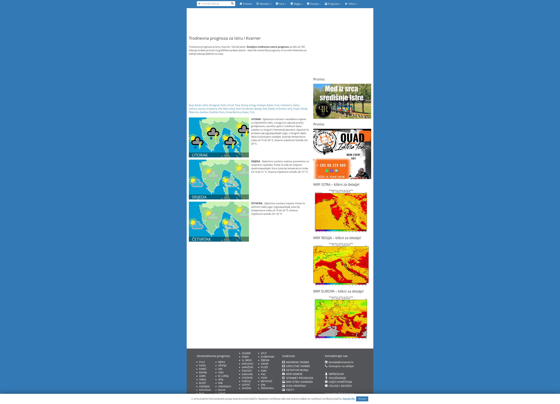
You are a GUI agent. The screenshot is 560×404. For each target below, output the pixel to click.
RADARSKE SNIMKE (297, 362)
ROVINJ (203, 372)
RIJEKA (221, 362)
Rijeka (271, 108)
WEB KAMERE (293, 374)
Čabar (296, 105)
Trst (252, 112)
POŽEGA (246, 381)
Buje (191, 105)
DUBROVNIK (267, 356)
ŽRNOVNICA (267, 388)
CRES (221, 372)
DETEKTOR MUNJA (296, 370)
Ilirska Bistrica (233, 112)
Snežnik (213, 112)
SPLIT (264, 353)
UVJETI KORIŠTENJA (340, 382)
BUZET (202, 383)
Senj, (290, 108)
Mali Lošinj (229, 108)
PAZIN (202, 365)
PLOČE (264, 367)
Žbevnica (194, 112)
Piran (221, 112)
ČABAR (221, 393)
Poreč (231, 105)
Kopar (245, 112)
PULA (202, 362)
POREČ (202, 369)
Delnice (193, 108)
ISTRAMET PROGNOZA (299, 378)
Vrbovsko (281, 108)
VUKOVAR (247, 377)
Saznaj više (349, 398)
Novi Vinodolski (244, 108)
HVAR (264, 377)
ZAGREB (246, 353)
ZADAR (264, 363)
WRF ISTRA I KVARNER (299, 382)
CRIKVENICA (224, 386)
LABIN (202, 376)
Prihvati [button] (362, 398)
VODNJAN (204, 386)
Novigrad (214, 105)
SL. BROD (247, 360)
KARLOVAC (247, 363)
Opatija (258, 108)
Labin (205, 105)
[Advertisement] (280, 16)
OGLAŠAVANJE (337, 378)
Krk (220, 108)
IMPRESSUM (336, 374)
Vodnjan (261, 105)
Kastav (201, 108)
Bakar (270, 105)
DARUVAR (247, 374)
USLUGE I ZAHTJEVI (340, 386)
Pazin (223, 105)
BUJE (201, 393)
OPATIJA (222, 365)
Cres (276, 105)
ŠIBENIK (265, 360)
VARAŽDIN (247, 367)
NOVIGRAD (205, 390)
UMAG (202, 379)
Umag (252, 105)
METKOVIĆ (266, 381)
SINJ (263, 384)
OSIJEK (245, 356)
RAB (220, 383)
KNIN (263, 370)
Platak (303, 108)
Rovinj (244, 105)
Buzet (198, 105)
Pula (237, 105)
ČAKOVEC (247, 370)
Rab (265, 108)
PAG (263, 374)
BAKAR (221, 390)
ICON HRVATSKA (295, 386)
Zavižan (204, 112)
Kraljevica (212, 108)
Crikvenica (286, 105)
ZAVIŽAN (246, 388)
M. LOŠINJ (223, 376)
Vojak (296, 108)
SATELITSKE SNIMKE (297, 366)
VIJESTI (289, 389)
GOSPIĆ (246, 384)
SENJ (220, 379)
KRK (220, 369)
